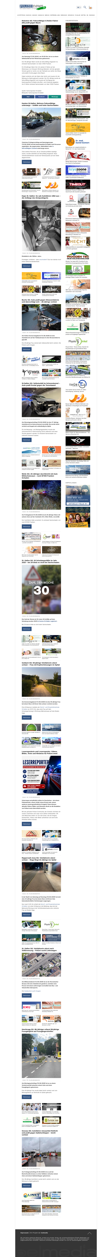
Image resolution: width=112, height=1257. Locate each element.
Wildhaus (92, 15)
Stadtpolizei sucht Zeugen (32, 991)
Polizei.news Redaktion (34, 53)
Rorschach (64, 15)
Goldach (34, 15)
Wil (87, 15)
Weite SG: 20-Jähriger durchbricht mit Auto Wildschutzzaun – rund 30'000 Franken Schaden (40, 476)
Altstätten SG (21, 15)
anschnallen (43, 259)
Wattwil (83, 15)
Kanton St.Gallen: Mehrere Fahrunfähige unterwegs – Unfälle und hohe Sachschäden (40, 104)
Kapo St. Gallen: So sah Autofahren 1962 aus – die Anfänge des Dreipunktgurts (41, 197)
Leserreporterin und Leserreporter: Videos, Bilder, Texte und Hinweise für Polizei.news (39, 752)
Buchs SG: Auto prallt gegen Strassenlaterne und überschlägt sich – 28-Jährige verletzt (40, 301)
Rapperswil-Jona (55, 15)
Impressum (24, 1233)
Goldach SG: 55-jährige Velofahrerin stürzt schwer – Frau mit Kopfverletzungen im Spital (41, 664)
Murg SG (47, 15)
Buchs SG (28, 15)
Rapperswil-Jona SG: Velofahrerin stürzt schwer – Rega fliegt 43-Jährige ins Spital (39, 859)
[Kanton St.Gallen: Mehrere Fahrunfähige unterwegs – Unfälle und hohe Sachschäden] (41, 122)
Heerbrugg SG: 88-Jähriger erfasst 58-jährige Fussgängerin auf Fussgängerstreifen (40, 1030)
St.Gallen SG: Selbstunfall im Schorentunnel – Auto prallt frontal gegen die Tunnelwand (41, 384)
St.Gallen (77, 15)
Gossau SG (41, 15)
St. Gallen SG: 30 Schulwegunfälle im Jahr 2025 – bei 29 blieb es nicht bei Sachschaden (40, 561)
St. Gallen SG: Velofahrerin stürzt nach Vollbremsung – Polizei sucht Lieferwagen (39, 949)
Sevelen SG (71, 15)
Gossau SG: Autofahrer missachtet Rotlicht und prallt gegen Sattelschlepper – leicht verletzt (40, 1133)
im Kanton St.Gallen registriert (47, 621)
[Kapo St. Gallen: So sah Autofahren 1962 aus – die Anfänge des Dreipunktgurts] (41, 225)
